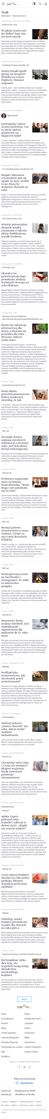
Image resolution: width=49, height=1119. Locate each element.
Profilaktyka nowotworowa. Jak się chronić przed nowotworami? (13, 677)
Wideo (27, 1028)
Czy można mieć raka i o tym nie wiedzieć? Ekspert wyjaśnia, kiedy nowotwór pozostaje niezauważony (15, 770)
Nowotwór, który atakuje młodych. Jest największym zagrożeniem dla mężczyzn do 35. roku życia (15, 628)
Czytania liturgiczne (10, 1037)
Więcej (24, 999)
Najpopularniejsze (19, 16)
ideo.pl (3, 1112)
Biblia (27, 1037)
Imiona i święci (31, 1052)
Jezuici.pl (6, 1091)
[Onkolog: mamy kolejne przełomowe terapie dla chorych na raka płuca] (40, 922)
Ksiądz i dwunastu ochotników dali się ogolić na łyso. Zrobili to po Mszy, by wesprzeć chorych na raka (15, 182)
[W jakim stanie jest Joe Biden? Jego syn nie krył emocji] (40, 34)
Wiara (12, 951)
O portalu (4, 1102)
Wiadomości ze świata (21, 21)
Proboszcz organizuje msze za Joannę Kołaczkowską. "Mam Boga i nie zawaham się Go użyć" (15, 484)
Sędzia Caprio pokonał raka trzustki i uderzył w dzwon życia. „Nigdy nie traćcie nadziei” (14, 822)
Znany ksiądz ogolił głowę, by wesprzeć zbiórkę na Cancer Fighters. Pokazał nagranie (14, 77)
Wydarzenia (17, 62)
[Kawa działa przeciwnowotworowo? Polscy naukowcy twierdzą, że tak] (40, 395)
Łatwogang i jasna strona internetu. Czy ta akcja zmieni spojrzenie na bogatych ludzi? (15, 129)
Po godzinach (15, 714)
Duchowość (29, 1033)
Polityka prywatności (26, 1102)
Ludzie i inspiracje (32, 1047)
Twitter (24, 1067)
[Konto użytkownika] (46, 4)
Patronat (39, 1105)
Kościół (16, 165)
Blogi (3, 1028)
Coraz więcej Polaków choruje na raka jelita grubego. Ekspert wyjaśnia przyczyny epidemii (15, 880)
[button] (34, 4)
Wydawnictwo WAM (25, 1091)
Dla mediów (5, 1105)
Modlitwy (5, 1056)
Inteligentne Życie (17, 663)
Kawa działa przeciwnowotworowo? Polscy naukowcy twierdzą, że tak (16, 396)
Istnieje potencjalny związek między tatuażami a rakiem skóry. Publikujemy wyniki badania (14, 230)
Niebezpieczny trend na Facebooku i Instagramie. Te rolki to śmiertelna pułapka (15, 580)
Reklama (14, 1105)
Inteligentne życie (32, 1018)
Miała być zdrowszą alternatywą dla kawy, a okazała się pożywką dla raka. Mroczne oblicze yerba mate (13, 332)
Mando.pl (6, 1094)
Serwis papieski (8, 1033)
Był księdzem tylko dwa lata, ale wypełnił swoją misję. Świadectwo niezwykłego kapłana (15, 968)
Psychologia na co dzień (12, 1047)
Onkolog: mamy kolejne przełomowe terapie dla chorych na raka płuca (14, 923)
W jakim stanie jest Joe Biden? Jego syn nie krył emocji (14, 33)
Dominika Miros (7, 807)
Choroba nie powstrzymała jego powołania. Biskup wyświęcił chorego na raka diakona (15, 279)
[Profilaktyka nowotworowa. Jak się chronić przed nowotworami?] (40, 676)
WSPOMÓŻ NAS (27, 1083)
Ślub (3, 1052)
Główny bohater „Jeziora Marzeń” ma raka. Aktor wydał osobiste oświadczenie (14, 729)
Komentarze (18, 110)
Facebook (19, 1067)
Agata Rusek (12, 115)
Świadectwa (29, 1042)
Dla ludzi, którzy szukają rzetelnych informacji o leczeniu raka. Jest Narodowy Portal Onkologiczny (14, 443)
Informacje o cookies (26, 1105)
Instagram (30, 1067)
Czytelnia (28, 1023)
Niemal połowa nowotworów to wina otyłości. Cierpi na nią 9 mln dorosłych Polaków (15, 533)
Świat (15, 313)
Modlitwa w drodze (25, 1094)
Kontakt (38, 1102)
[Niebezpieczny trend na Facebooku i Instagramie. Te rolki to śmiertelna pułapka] (40, 578)
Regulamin (13, 1102)
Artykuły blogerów (9, 1042)
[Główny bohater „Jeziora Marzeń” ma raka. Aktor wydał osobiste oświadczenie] (40, 727)
